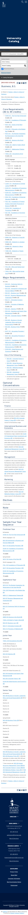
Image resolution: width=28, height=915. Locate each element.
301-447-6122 (14, 831)
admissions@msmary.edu (14, 835)
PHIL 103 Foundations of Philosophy (14, 565)
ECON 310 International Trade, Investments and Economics (15, 436)
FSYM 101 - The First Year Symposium (15, 115)
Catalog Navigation (8, 77)
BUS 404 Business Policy (11, 720)
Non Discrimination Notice (14, 882)
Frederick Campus (13, 845)
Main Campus (13, 823)
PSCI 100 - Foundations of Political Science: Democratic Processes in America (14, 204)
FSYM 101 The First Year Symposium (14, 534)
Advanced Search (6, 72)
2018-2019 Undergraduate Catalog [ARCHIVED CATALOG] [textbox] (14, 54)
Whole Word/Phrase (9, 68)
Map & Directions (14, 838)
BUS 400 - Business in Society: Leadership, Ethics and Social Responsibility (13, 322)
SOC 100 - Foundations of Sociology (15, 212)
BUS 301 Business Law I (10, 623)
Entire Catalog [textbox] (5, 62)
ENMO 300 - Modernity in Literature (14, 242)
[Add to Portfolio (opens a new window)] (19, 83)
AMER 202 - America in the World (14, 140)
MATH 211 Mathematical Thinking (13, 595)
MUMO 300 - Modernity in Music (14, 246)
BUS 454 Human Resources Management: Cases (15, 471)
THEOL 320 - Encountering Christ (14, 154)
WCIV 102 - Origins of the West (13, 124)
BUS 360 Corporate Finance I (11, 678)
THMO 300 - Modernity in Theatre (14, 251)
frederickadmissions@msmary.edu (14, 857)
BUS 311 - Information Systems (13, 300)
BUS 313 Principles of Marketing (13, 629)
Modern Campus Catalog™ (17, 913)
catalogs (5, 911)
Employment (14, 885)
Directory (13, 816)
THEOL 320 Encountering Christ (12, 641)
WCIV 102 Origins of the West (12, 559)
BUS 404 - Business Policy (12, 327)
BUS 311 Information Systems (12, 626)
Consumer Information (14, 878)
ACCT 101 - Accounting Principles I (14, 331)
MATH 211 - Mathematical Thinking (14, 149)
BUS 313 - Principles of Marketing (14, 304)
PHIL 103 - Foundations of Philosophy (15, 120)
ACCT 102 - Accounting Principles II (15, 336)
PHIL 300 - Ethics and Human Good (14, 267)
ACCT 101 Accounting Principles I (13, 545)
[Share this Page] (21, 83)
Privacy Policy (14, 872)
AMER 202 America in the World (12, 617)
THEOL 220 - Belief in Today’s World (15, 145)
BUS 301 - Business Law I (12, 293)
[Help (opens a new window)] (26, 83)
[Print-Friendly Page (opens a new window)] (23, 83)
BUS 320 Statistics (9, 654)
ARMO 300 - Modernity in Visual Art (14, 237)
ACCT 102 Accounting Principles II (13, 568)
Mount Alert (14, 875)
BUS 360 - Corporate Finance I (13, 315)
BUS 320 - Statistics (10, 309)
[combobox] (14, 54)
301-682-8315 (14, 854)
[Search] (25, 65)
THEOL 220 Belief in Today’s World (13, 620)
